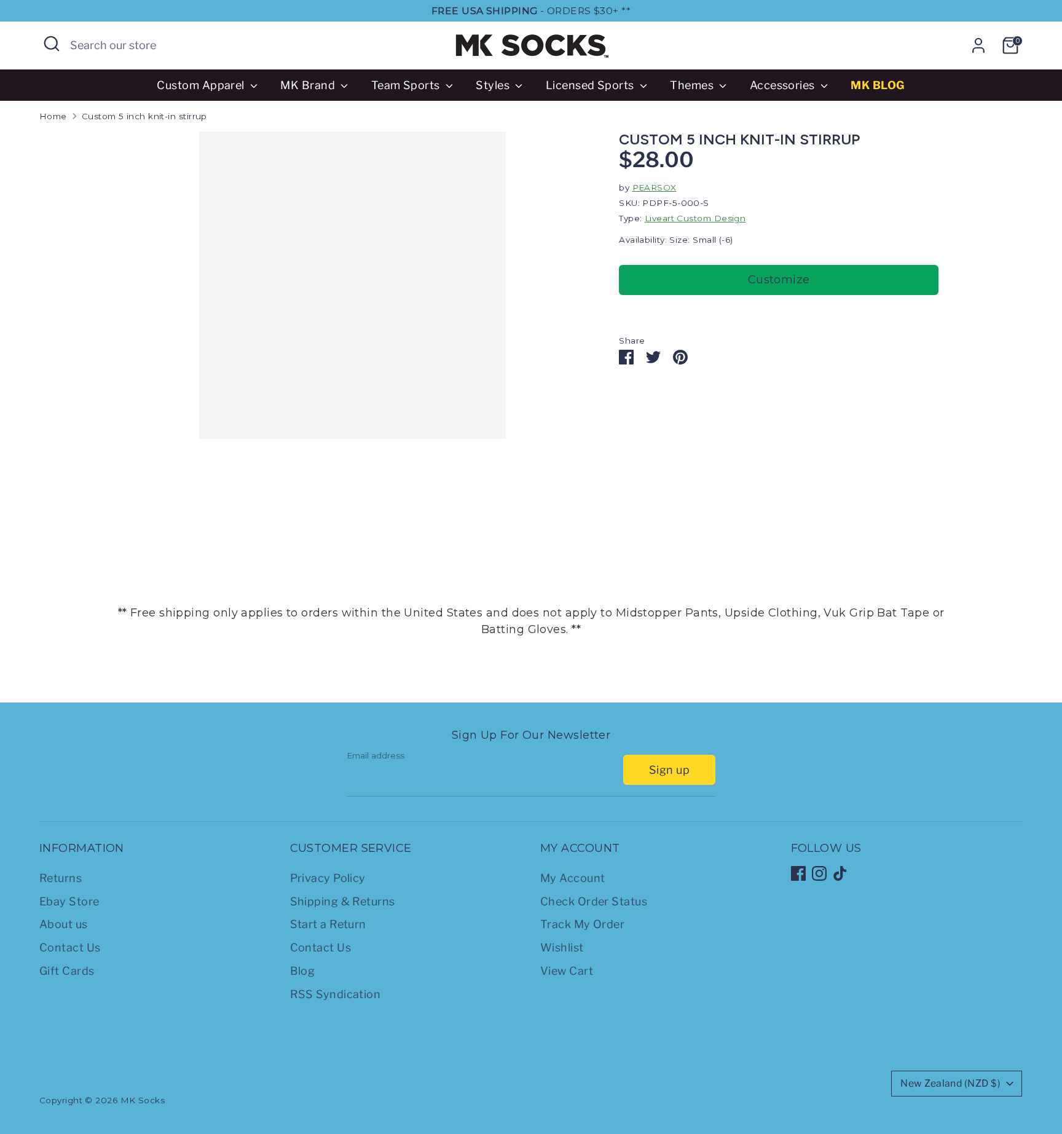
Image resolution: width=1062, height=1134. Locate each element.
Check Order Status (593, 901)
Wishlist (562, 947)
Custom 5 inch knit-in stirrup (144, 116)
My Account (572, 878)
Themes (693, 85)
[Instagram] (819, 873)
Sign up (669, 769)
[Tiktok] (840, 873)
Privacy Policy (328, 878)
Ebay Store (69, 901)
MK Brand (308, 85)
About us (63, 924)
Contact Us (70, 947)
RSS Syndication (335, 994)
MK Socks (142, 1100)
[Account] (978, 45)
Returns (60, 878)
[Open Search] (51, 43)
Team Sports (406, 85)
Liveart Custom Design (695, 218)
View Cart (566, 970)
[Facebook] (798, 873)
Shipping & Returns (342, 901)
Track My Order (582, 924)
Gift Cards (67, 970)
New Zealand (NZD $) (950, 1083)
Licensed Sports (591, 85)
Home (53, 116)
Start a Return (328, 924)
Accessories (783, 85)
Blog (302, 970)
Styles (494, 85)
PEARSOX (654, 187)
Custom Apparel (202, 85)
